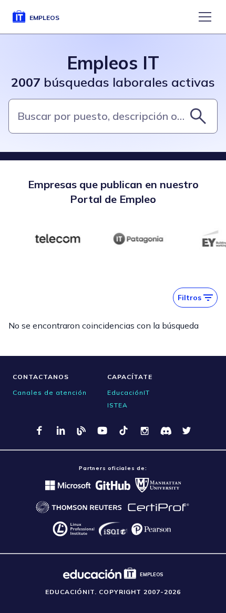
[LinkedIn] (60, 430)
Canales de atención (50, 392)
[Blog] (81, 430)
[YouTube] (102, 430)
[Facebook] (39, 430)
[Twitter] (186, 430)
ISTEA (117, 405)
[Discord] (165, 430)
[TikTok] (123, 430)
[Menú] (205, 16)
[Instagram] (144, 430)
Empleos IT (113, 63)
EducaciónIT (128, 392)
